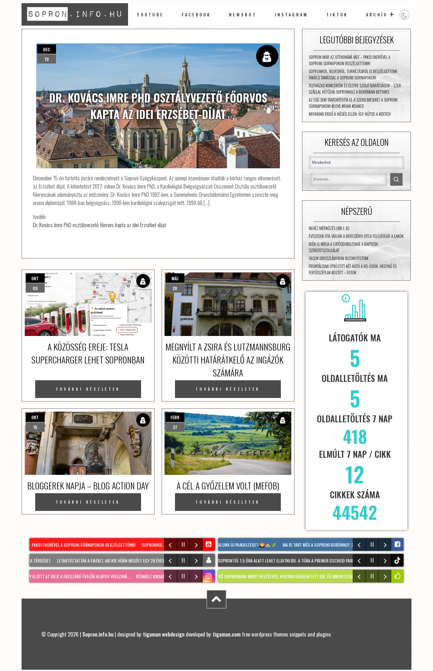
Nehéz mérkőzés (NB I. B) (329, 228)
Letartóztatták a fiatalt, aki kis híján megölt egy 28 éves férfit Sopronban (121, 560)
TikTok (337, 14)
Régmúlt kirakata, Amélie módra (156, 576)
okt (35, 278)
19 (47, 59)
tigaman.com (227, 634)
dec (46, 49)
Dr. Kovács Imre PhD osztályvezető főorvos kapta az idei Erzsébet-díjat (99, 225)
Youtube (150, 14)
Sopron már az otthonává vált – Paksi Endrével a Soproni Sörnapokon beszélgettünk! (349, 60)
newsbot (243, 14)
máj (174, 278)
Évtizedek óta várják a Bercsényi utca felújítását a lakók (356, 236)
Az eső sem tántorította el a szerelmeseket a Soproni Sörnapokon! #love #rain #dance (353, 102)
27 (175, 427)
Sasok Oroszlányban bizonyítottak (338, 258)
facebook (196, 14)
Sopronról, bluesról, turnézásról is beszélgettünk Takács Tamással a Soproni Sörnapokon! (353, 74)
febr (175, 417)
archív (377, 14)
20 (174, 288)
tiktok (398, 560)
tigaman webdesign (163, 634)
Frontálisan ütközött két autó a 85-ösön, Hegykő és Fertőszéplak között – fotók (353, 269)
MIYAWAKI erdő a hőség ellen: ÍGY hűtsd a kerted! (350, 114)
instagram (291, 14)
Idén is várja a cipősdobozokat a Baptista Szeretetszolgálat (343, 247)
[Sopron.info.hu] (75, 23)
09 (35, 288)
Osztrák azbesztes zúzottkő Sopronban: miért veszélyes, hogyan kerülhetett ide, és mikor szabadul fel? (259, 576)
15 (35, 427)
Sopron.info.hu (97, 634)
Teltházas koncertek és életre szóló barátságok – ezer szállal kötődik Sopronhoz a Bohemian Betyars (355, 88)
